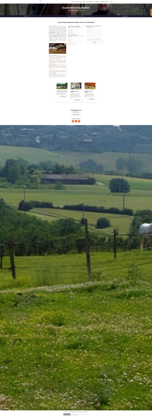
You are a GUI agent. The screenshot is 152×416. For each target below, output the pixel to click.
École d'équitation (89, 1)
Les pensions (97, 1)
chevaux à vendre (71, 33)
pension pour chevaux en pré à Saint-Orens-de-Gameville (57, 75)
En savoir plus (63, 96)
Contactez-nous (125, 16)
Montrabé (70, 40)
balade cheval (70, 30)
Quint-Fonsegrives (71, 42)
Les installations (79, 1)
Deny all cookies (74, 414)
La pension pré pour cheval (89, 92)
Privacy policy (87, 414)
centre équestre (71, 31)
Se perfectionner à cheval (62, 91)
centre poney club (71, 32)
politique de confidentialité (97, 40)
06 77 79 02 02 (26, 16)
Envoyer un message (76, 114)
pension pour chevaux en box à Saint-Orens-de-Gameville (57, 70)
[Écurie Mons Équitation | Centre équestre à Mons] (40, 1)
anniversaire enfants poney (72, 29)
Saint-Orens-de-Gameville (72, 43)
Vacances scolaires (104, 1)
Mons (69, 39)
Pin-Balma (70, 41)
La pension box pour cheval (75, 92)
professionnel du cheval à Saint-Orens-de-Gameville (57, 65)
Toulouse (70, 44)
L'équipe (84, 1)
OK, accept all (67, 414)
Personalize (81, 414)
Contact (111, 1)
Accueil (73, 1)
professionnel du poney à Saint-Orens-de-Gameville (57, 61)
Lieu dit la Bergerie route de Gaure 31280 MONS (76, 16)
